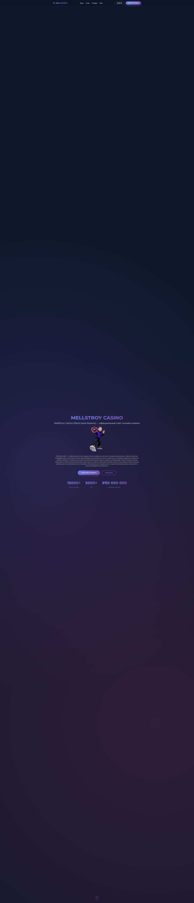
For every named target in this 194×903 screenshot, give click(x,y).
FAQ (101, 3)
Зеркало (109, 473)
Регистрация (133, 3)
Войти (119, 3)
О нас (87, 3)
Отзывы (94, 3)
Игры (81, 3)
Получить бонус (89, 472)
